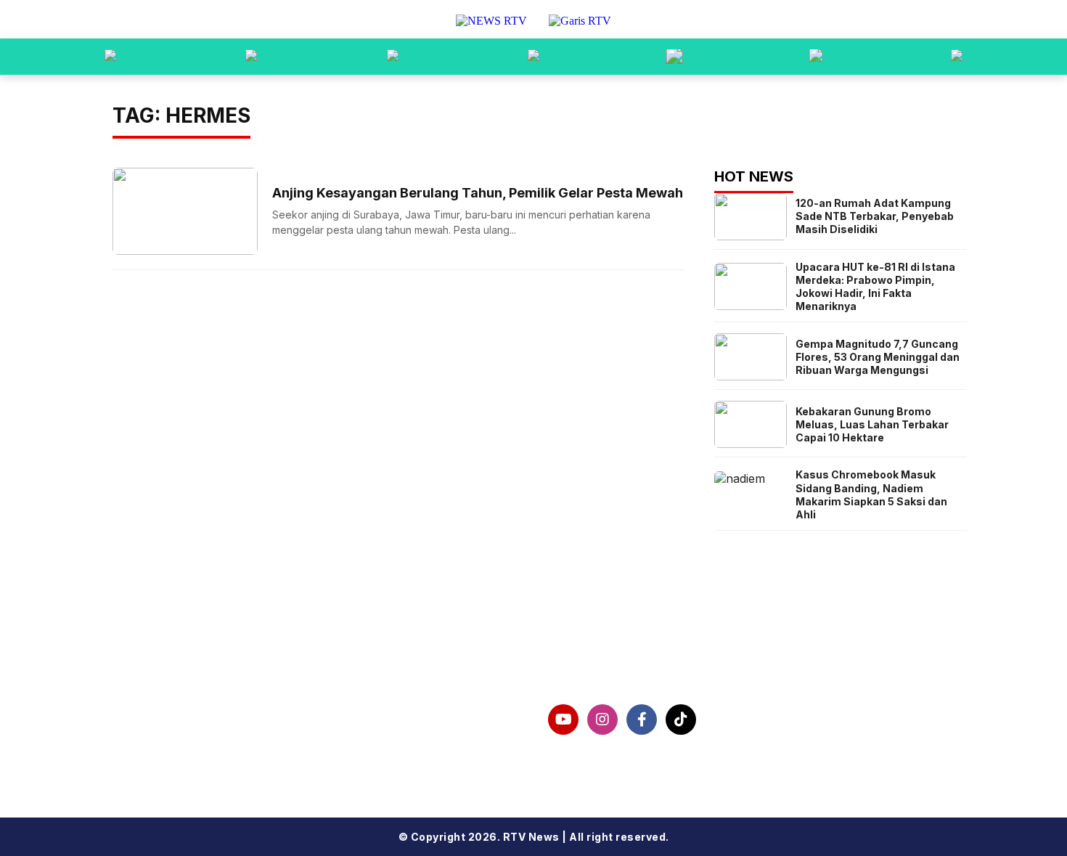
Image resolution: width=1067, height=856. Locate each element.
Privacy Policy (177, 734)
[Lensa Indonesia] (110, 56)
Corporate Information (204, 711)
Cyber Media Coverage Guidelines (241, 758)
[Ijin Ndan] (251, 56)
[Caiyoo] (533, 56)
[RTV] (956, 56)
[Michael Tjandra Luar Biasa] (392, 56)
